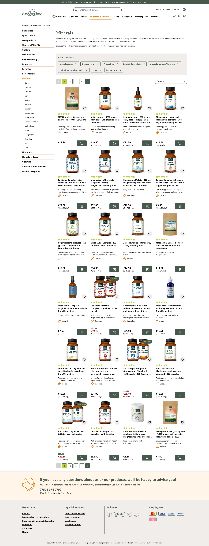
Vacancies (27, 528)
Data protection (72, 517)
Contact (175, 9)
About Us (160, 9)
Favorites (26, 69)
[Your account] (179, 15)
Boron (27, 83)
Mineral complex (31, 122)
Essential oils (28, 54)
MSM (27, 130)
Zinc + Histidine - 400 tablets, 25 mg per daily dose (137, 244)
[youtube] (122, 514)
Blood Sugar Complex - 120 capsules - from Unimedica (103, 244)
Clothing (26, 50)
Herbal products (30, 157)
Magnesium (29, 113)
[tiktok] (129, 514)
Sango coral (29, 135)
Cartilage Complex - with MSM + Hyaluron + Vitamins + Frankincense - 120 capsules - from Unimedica (72, 183)
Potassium (29, 104)
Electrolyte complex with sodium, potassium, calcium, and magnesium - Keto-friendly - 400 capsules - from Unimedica (137, 308)
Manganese (29, 117)
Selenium (28, 139)
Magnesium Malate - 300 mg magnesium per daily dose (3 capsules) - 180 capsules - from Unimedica (137, 183)
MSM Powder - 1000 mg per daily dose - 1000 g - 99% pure (72, 118)
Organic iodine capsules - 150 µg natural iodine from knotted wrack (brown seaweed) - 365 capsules (72, 245)
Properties (109, 64)
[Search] (76, 10)
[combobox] (100, 10)
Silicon (27, 143)
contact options (132, 484)
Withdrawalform (73, 524)
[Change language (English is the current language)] (184, 9)
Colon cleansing (29, 59)
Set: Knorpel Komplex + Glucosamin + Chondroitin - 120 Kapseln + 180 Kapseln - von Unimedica (136, 371)
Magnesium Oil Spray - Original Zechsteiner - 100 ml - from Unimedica (72, 308)
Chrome (28, 91)
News (168, 9)
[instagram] (116, 514)
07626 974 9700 (111, 2)
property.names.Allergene (163, 64)
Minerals (26, 78)
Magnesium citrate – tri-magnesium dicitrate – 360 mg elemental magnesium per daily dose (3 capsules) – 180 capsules (169, 120)
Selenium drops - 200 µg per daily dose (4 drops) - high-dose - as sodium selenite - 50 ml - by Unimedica (137, 120)
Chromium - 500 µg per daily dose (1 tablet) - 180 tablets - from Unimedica (71, 371)
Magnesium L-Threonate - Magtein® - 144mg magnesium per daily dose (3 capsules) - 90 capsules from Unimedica (104, 183)
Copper (28, 109)
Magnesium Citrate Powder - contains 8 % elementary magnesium (170, 245)
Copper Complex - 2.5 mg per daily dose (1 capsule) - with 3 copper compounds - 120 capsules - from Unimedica (170, 183)
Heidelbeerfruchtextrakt (72, 70)
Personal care (28, 73)
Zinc (26, 147)
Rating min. (112, 70)
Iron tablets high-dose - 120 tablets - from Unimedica (71, 432)
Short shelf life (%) (31, 45)
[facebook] (109, 514)
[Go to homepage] (32, 12)
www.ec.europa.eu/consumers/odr (148, 543)
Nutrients (27, 152)
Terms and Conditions (75, 513)
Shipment (27, 524)
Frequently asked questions (35, 517)
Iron (26, 96)
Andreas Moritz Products (34, 166)
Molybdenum (30, 126)
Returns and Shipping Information (38, 521)
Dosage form (88, 64)
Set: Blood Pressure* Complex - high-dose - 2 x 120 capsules (104, 308)
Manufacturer (66, 64)
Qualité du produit (132, 64)
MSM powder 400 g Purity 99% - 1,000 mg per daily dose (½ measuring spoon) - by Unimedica (170, 434)
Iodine (27, 100)
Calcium (28, 87)
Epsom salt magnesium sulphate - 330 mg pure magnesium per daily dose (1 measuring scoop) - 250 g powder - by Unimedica (137, 434)
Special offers (28, 35)
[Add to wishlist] (84, 108)
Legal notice (70, 521)
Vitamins (26, 161)
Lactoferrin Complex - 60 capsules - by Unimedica (102, 432)
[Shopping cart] (184, 15)
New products (29, 40)
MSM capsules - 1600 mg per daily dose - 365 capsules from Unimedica (105, 120)
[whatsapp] (136, 514)
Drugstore (27, 64)
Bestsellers (27, 30)
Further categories (31, 171)
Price (95, 70)
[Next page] (87, 81)
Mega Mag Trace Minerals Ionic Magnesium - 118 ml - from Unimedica (169, 308)
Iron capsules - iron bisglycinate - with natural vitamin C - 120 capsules (168, 371)
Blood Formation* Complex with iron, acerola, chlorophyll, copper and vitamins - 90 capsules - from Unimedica (104, 371)
